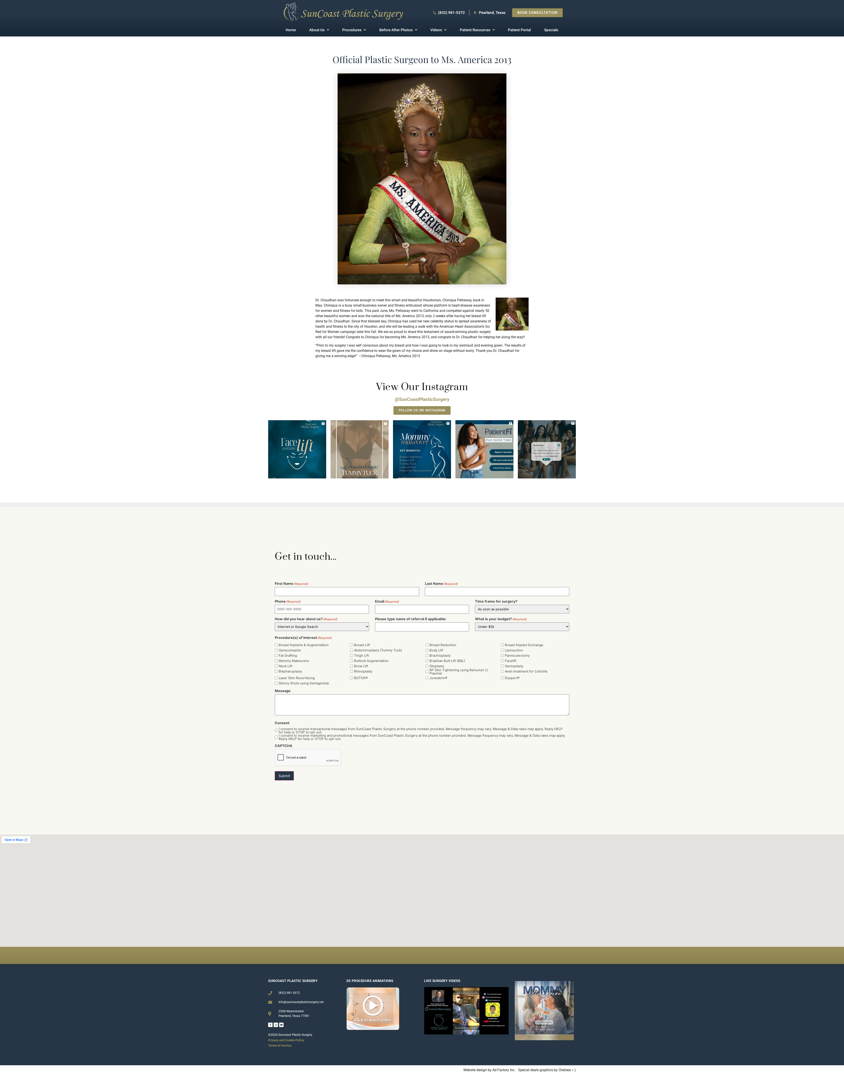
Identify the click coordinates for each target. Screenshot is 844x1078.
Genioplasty (514, 666)
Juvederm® (438, 678)
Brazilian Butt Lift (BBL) (447, 660)
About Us (317, 30)
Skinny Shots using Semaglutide (304, 683)
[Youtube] (281, 1025)
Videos (436, 30)
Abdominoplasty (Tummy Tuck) (378, 650)
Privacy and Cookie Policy (286, 1040)
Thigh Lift (361, 655)
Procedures (352, 30)
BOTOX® (361, 678)
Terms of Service (280, 1045)
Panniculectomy (517, 655)
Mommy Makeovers (294, 660)
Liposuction (514, 650)
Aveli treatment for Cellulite (526, 671)
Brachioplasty (440, 655)
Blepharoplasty (290, 671)
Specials (551, 30)
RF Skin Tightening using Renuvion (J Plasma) (458, 671)
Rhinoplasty (363, 671)
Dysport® (512, 678)
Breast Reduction (442, 645)
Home (291, 30)
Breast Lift (362, 645)
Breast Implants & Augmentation (304, 645)
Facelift (510, 660)
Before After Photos (396, 30)
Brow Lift (361, 666)
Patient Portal (519, 30)
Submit (284, 776)
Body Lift (436, 650)
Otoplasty (436, 666)
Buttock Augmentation (371, 660)
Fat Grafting (288, 655)
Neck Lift (285, 666)
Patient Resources (475, 30)
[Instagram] (276, 1025)
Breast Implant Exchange (524, 645)
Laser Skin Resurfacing (297, 678)
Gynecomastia (290, 650)
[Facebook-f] (270, 1025)
